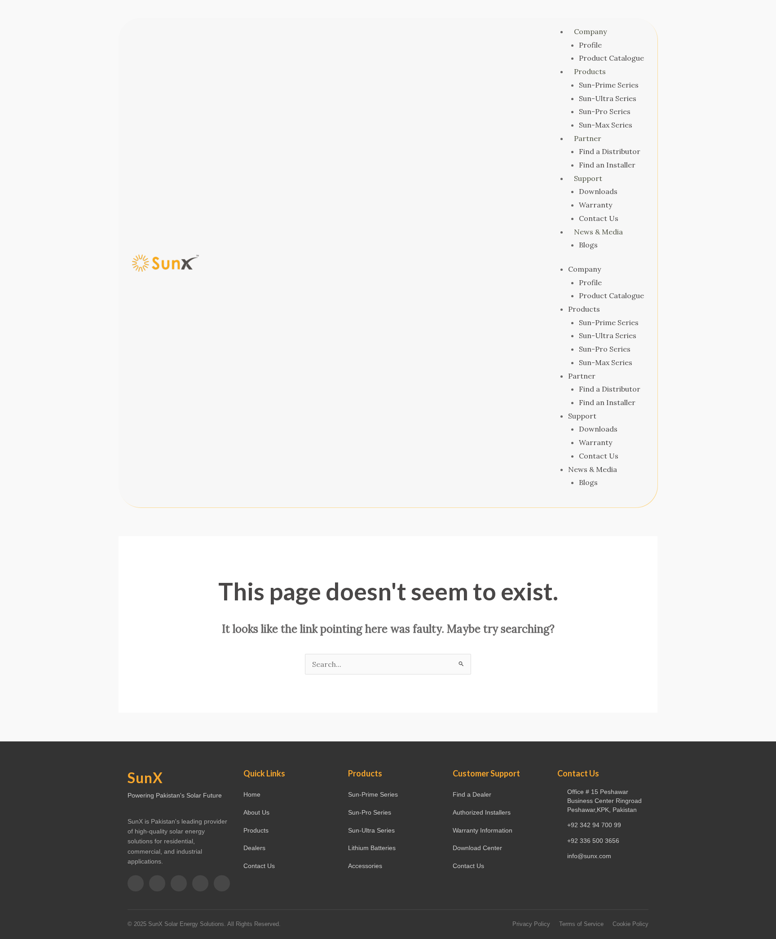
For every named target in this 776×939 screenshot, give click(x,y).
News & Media (598, 231)
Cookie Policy (630, 924)
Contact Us (598, 218)
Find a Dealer (472, 794)
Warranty (595, 204)
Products (590, 71)
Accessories (365, 865)
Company (590, 31)
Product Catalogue (611, 57)
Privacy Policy (531, 924)
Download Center (477, 847)
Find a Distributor (609, 151)
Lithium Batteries (372, 847)
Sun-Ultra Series (607, 98)
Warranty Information (482, 830)
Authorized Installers (482, 812)
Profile (590, 44)
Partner (587, 138)
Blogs (588, 244)
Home (251, 794)
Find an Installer (607, 164)
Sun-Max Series (605, 124)
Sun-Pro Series (604, 111)
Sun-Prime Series (609, 84)
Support (588, 178)
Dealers (254, 847)
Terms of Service (581, 924)
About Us (256, 812)
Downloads (598, 191)
